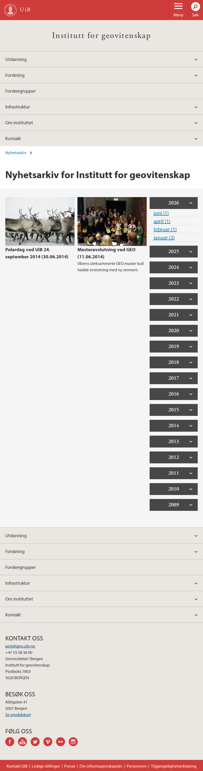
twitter (37, 742)
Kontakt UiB (17, 766)
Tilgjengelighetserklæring (173, 766)
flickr (62, 742)
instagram (75, 742)
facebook (11, 742)
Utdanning (16, 59)
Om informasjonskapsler (101, 766)
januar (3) (164, 237)
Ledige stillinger (46, 766)
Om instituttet (19, 123)
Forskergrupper (20, 91)
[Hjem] (10, 10)
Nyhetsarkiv (15, 152)
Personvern (137, 766)
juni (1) (161, 213)
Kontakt (13, 138)
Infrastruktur (17, 107)
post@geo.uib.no (20, 646)
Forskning (15, 75)
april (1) (162, 221)
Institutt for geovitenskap (101, 35)
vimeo (49, 742)
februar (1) (165, 229)
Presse (69, 766)
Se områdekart (18, 714)
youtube (24, 742)
